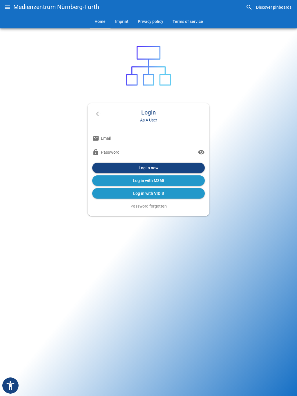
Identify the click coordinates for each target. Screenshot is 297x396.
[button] (7, 7)
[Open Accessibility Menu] (10, 385)
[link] (268, 7)
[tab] (100, 21)
